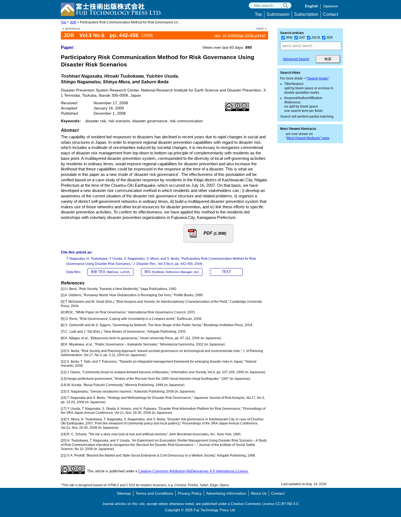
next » (261, 28)
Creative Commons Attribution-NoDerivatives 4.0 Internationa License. (193, 471)
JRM (289, 37)
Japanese (330, 6)
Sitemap (124, 493)
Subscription (306, 14)
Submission (278, 14)
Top (258, 14)
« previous (71, 28)
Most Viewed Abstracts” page (308, 138)
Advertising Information (226, 493)
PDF (215, 233)
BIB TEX (110, 272)
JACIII (315, 37)
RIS (172, 272)
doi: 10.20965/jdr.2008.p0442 (240, 35)
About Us (259, 493)
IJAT (302, 37)
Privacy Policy (190, 493)
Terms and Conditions (154, 493)
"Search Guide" (317, 78)
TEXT (226, 272)
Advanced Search (296, 59)
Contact (330, 14)
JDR (73, 22)
